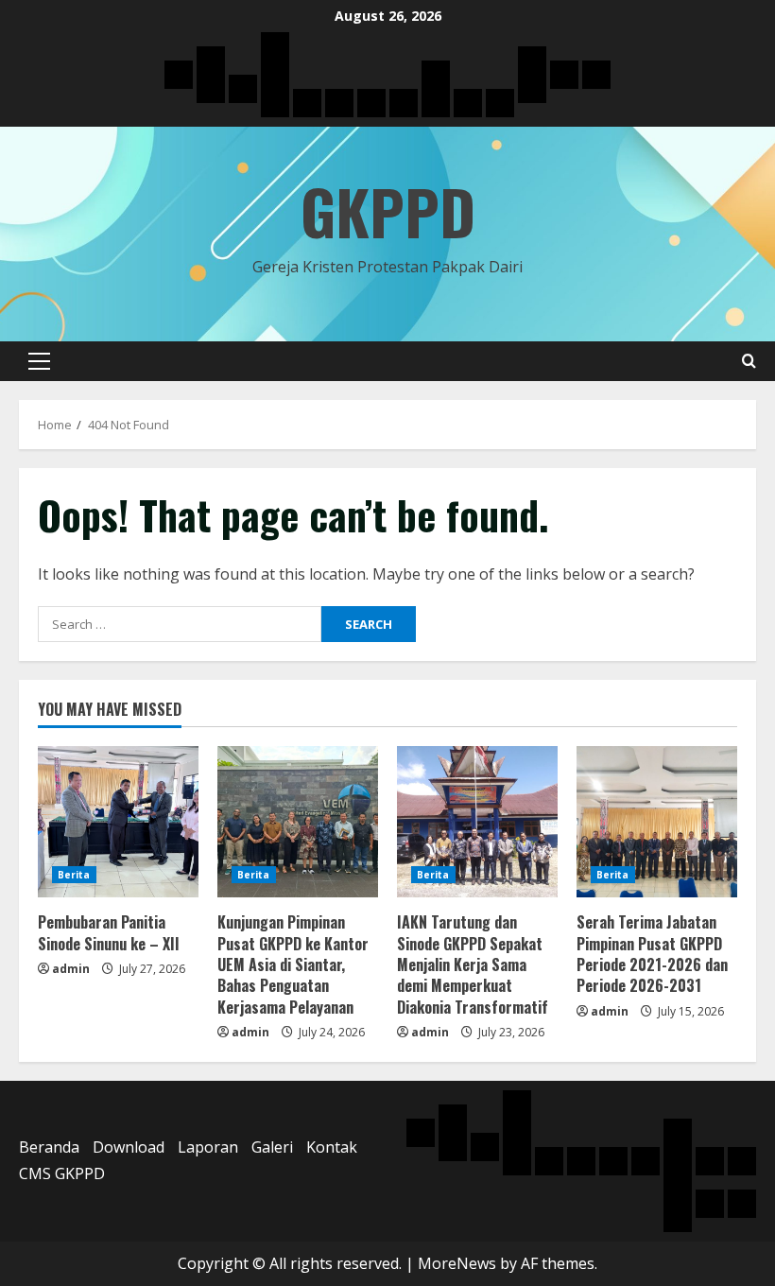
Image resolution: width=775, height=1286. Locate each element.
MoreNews (457, 1263)
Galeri (272, 1147)
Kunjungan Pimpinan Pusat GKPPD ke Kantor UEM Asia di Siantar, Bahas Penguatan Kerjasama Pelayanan (293, 964)
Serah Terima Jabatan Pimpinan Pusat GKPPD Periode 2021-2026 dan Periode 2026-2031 (652, 954)
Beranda (49, 1147)
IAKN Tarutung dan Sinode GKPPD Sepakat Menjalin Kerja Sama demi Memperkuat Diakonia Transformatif (472, 964)
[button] (39, 361)
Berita (74, 874)
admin (71, 969)
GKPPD (388, 210)
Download (128, 1147)
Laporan (208, 1147)
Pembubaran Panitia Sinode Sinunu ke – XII (109, 932)
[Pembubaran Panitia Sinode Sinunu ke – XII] (118, 821)
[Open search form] (749, 360)
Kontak (331, 1147)
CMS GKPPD (62, 1173)
